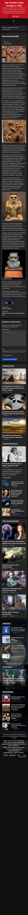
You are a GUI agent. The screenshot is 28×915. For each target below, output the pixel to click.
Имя (3, 349)
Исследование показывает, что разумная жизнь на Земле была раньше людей (13, 388)
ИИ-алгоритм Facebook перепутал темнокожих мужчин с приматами (6, 503)
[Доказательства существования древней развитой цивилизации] (14, 402)
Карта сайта (16, 16)
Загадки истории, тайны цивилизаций (13, 742)
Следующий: (13, 313)
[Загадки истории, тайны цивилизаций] (14, 555)
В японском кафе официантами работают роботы (6, 512)
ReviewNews (22, 736)
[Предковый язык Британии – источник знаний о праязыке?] (14, 425)
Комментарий (6, 329)
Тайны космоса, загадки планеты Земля (13, 747)
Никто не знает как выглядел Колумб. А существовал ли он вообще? (6, 717)
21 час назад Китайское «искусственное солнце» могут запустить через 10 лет (6, 648)
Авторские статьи (8, 752)
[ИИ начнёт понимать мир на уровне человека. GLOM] (14, 454)
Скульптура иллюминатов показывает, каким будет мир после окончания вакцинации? (6, 708)
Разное (16, 752)
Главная (6, 755)
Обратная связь (23, 757)
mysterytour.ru (5, 545)
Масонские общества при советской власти (6, 698)
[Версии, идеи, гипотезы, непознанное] (14, 602)
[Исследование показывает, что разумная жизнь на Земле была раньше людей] (14, 376)
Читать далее (7, 478)
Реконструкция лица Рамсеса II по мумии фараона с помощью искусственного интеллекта (6, 493)
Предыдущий (6, 307)
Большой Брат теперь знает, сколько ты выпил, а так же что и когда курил (6, 630)
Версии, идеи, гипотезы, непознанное (14, 740)
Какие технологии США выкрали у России (6, 658)
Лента (18, 755)
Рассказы (21, 752)
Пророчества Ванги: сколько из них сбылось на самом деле (6, 726)
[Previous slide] (23, 667)
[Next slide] (25, 667)
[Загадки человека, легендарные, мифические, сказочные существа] (14, 531)
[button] (13, 21)
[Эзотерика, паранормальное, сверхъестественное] (14, 579)
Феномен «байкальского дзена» (6, 639)
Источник (4, 299)
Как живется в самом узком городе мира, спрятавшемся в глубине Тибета (14, 681)
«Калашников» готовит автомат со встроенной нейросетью (6, 484)
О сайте (24, 755)
